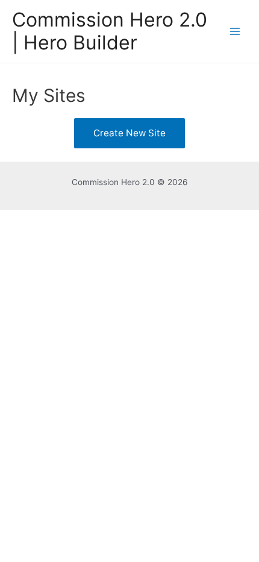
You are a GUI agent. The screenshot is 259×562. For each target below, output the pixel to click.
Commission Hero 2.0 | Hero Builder (109, 31)
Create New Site (129, 133)
